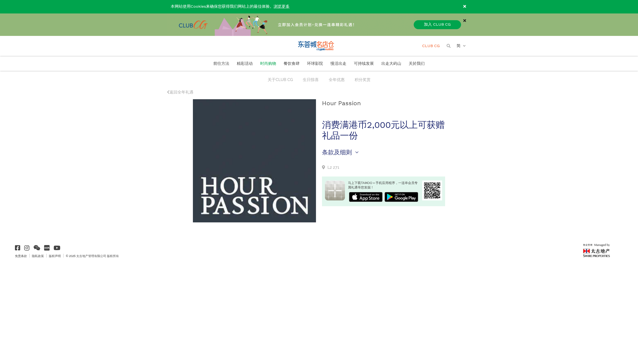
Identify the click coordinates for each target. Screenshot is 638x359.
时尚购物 (268, 63)
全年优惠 (337, 79)
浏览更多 (282, 6)
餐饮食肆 (292, 63)
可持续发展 (364, 63)
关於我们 (417, 63)
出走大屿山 (391, 63)
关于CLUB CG (280, 79)
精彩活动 (245, 63)
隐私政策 (38, 256)
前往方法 (221, 63)
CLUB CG (431, 46)
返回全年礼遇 (181, 92)
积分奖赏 (363, 79)
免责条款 (21, 256)
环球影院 (315, 63)
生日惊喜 (311, 79)
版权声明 (55, 256)
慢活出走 (338, 63)
